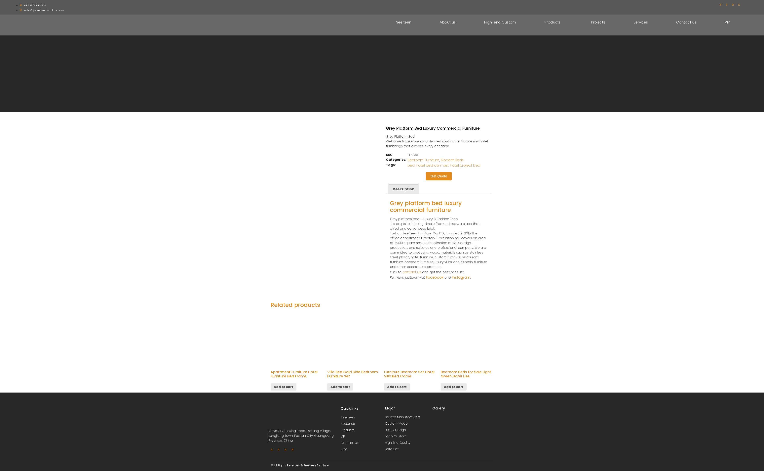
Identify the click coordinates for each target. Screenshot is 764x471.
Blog (344, 449)
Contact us (686, 22)
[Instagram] (726, 4)
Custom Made (396, 423)
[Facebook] (720, 4)
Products (552, 22)
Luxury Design (395, 430)
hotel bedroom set (432, 165)
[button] (439, 176)
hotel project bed (465, 165)
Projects (598, 22)
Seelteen (403, 22)
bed (411, 165)
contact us (411, 271)
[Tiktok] (732, 4)
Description (403, 189)
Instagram (461, 277)
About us (448, 22)
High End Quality (397, 442)
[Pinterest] (739, 4)
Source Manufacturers (402, 417)
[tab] (403, 189)
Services (640, 22)
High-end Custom (500, 22)
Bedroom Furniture (423, 160)
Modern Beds (452, 160)
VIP (727, 22)
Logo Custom (395, 436)
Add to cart (283, 387)
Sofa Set (392, 449)
